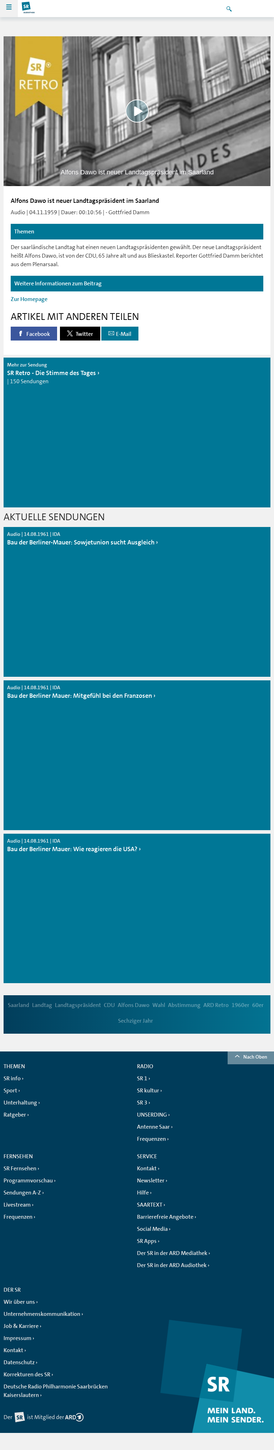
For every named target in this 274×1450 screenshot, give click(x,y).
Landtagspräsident (78, 1005)
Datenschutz (19, 1362)
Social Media (152, 1229)
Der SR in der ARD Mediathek (172, 1253)
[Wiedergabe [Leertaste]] (137, 111)
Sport (10, 1090)
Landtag (42, 1005)
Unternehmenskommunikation (42, 1314)
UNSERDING (152, 1114)
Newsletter (150, 1180)
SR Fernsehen (20, 1168)
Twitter (84, 334)
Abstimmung (184, 1005)
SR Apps (147, 1241)
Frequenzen (151, 1139)
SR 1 (142, 1078)
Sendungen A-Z (22, 1192)
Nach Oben (255, 1057)
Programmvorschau (28, 1180)
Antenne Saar (153, 1126)
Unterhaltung (20, 1102)
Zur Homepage (29, 299)
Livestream (17, 1204)
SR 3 (142, 1102)
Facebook (37, 334)
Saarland (18, 1005)
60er (258, 1005)
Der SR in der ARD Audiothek (172, 1265)
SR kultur (148, 1090)
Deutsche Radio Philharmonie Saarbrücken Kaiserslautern (56, 1391)
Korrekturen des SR (27, 1374)
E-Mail (123, 334)
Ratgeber (15, 1114)
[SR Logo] (28, 8)
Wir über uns (19, 1302)
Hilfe (143, 1192)
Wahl (158, 1005)
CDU (109, 1005)
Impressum (17, 1338)
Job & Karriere (21, 1326)
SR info (12, 1078)
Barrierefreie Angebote (165, 1216)
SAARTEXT (149, 1204)
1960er (240, 1005)
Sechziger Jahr (135, 1020)
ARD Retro (216, 1005)
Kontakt (147, 1168)
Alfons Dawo (133, 1005)
